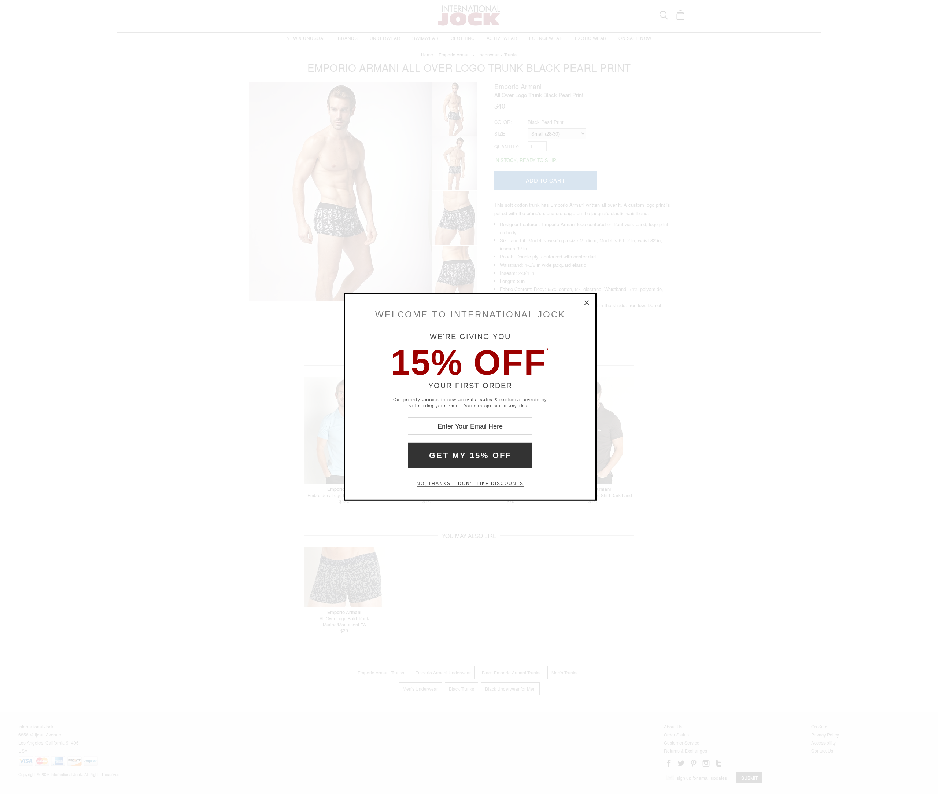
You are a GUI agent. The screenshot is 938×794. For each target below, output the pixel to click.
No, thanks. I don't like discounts (470, 483)
